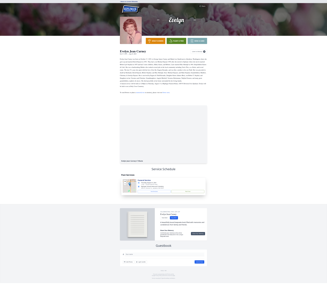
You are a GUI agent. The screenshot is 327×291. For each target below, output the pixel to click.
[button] (130, 184)
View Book (164, 218)
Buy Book (174, 218)
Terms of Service (168, 275)
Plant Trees (187, 191)
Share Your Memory (198, 233)
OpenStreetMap (165, 278)
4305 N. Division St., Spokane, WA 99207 (152, 188)
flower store (166, 92)
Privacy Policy (158, 275)
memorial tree (140, 92)
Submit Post (199, 262)
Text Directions (154, 191)
